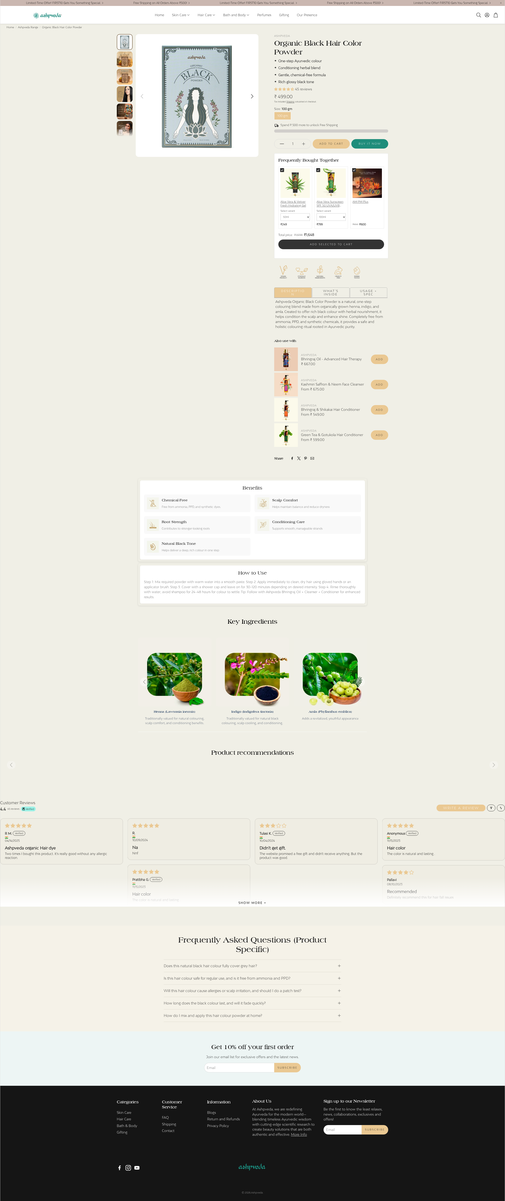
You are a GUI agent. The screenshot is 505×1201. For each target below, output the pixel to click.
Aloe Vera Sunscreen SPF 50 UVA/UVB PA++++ (330, 204)
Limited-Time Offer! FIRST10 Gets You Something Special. (219, 3)
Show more (250, 902)
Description (293, 292)
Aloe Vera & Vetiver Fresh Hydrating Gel (293, 203)
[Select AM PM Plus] (354, 170)
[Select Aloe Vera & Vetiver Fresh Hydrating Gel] (282, 170)
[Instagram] (128, 1168)
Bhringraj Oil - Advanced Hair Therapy (331, 359)
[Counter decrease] (282, 143)
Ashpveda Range (28, 27)
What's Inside (331, 292)
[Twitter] (299, 458)
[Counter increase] (304, 143)
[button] (478, 15)
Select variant (288, 211)
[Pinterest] (305, 458)
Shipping (290, 101)
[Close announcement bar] (501, 3)
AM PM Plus (360, 201)
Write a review (461, 808)
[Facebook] (292, 458)
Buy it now (370, 143)
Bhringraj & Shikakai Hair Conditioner (330, 409)
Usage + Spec (368, 292)
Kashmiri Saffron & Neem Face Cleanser (332, 384)
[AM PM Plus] (367, 183)
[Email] (312, 458)
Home (10, 27)
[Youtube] (137, 1168)
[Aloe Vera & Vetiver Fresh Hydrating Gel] (295, 183)
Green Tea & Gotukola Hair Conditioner (332, 435)
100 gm (282, 115)
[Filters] (491, 808)
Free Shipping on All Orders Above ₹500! (122, 3)
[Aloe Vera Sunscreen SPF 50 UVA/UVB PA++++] (331, 183)
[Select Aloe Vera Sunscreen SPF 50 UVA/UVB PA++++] (318, 170)
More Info (299, 1134)
